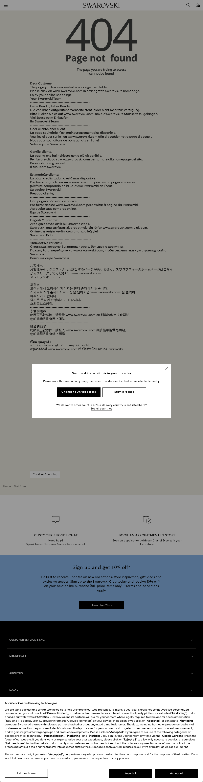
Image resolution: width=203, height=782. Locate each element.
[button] (166, 368)
